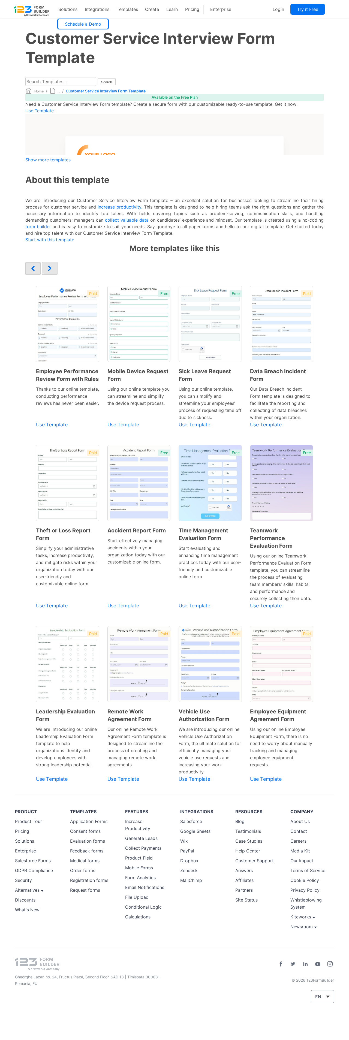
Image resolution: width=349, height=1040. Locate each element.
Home (39, 91)
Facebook (281, 964)
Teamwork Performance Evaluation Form (271, 538)
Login (278, 9)
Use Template (39, 110)
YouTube (318, 964)
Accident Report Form (136, 530)
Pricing (192, 9)
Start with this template (49, 239)
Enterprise (220, 9)
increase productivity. (120, 207)
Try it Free (307, 9)
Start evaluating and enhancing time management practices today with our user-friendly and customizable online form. (210, 562)
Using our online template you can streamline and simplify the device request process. (138, 396)
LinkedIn (305, 964)
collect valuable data (127, 220)
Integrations (97, 9)
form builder (38, 226)
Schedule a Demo (83, 24)
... (59, 91)
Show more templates (48, 159)
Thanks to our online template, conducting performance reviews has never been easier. (67, 396)
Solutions (67, 9)
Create (152, 9)
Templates (127, 9)
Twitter (293, 964)
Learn (172, 9)
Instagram (330, 964)
